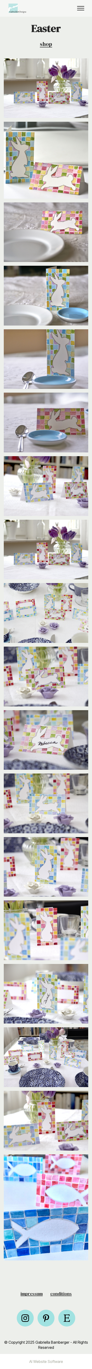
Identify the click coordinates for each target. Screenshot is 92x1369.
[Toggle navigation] (80, 8)
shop (46, 44)
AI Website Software (46, 1361)
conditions (61, 1293)
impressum (32, 1293)
